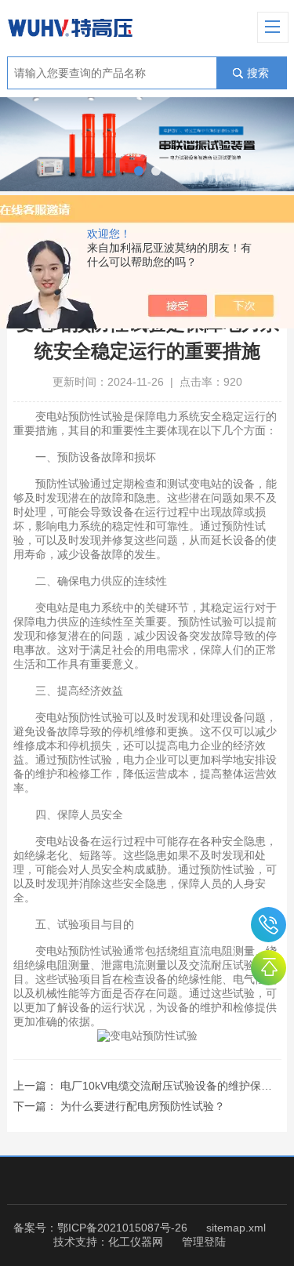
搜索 (258, 73)
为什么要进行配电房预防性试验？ (142, 1106)
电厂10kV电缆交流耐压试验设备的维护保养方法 (177, 1085)
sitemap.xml (236, 1227)
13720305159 (268, 924)
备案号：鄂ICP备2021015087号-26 (100, 1227)
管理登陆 (204, 1241)
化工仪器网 (135, 1241)
